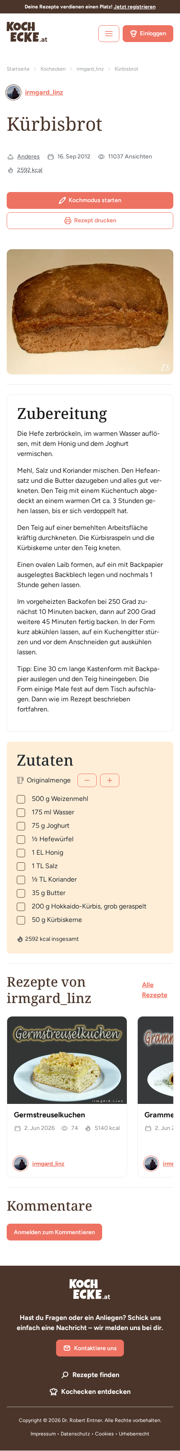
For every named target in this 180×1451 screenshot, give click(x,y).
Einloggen (153, 33)
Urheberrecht (134, 1434)
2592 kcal (29, 170)
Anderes (28, 156)
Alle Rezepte (154, 990)
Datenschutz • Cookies (88, 1434)
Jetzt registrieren (135, 7)
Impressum (43, 1434)
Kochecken (53, 69)
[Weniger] (87, 780)
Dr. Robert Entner (82, 1420)
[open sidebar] (108, 33)
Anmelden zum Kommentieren (54, 1232)
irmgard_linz (90, 69)
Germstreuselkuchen (49, 1114)
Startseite (18, 69)
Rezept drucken (95, 220)
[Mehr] (109, 780)
